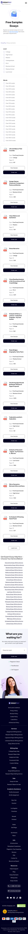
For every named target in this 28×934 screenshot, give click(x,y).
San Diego (14, 827)
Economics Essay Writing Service (14, 584)
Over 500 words (10, 89)
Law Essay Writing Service (14, 592)
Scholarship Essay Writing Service (14, 621)
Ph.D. (7, 63)
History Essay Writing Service (14, 597)
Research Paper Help (14, 754)
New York (14, 800)
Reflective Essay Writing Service (14, 572)
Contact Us (14, 858)
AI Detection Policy (14, 722)
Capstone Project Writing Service (14, 737)
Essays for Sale (14, 781)
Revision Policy (14, 713)
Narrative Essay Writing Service (14, 567)
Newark (14, 816)
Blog (14, 871)
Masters (8, 57)
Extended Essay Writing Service (14, 616)
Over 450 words (10, 86)
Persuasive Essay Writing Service (14, 575)
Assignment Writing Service (14, 731)
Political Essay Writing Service (14, 609)
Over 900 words (10, 112)
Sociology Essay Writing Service (14, 611)
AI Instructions (14, 843)
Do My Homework (14, 792)
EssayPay (3, 43)
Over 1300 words (10, 126)
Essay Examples (14, 874)
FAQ (14, 855)
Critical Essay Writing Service (14, 579)
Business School (10, 66)
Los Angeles (14, 808)
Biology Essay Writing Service (14, 606)
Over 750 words (10, 103)
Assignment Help (14, 757)
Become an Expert (14, 861)
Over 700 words (10, 100)
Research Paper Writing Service (14, 734)
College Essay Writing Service (14, 623)
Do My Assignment (14, 795)
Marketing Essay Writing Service (14, 582)
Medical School (10, 69)
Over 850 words (10, 109)
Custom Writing (14, 763)
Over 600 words (10, 94)
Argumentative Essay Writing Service (14, 565)
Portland (14, 819)
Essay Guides (14, 880)
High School (9, 54)
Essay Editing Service (14, 771)
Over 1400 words (10, 129)
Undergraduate (10, 60)
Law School (9, 72)
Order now (14, 172)
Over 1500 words (10, 132)
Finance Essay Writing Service (14, 604)
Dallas (14, 824)
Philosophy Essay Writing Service (14, 601)
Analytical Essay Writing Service (14, 570)
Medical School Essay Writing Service (14, 587)
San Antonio (14, 832)
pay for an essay (13, 31)
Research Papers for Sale (14, 784)
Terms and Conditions (14, 707)
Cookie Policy (14, 716)
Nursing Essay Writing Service (14, 594)
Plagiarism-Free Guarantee (14, 849)
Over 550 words (10, 92)
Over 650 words (10, 97)
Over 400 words (10, 83)
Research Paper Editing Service (14, 773)
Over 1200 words (10, 123)
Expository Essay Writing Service (14, 577)
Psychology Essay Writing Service (14, 589)
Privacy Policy (14, 710)
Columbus (14, 811)
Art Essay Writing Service (14, 614)
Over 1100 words (10, 120)
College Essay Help (14, 751)
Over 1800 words (10, 137)
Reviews (14, 852)
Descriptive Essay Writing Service (14, 562)
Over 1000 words (10, 117)
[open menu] (26, 3)
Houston (14, 803)
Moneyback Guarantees (14, 846)
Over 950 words (10, 114)
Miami (14, 835)
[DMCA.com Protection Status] (21, 905)
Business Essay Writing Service (14, 599)
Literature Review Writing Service (14, 740)
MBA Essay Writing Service (14, 618)
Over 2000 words (11, 140)
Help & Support (14, 868)
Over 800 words (10, 106)
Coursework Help (14, 760)
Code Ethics (14, 719)
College (8, 52)
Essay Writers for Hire (14, 743)
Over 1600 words (10, 135)
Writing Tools (14, 877)
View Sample (14, 168)
